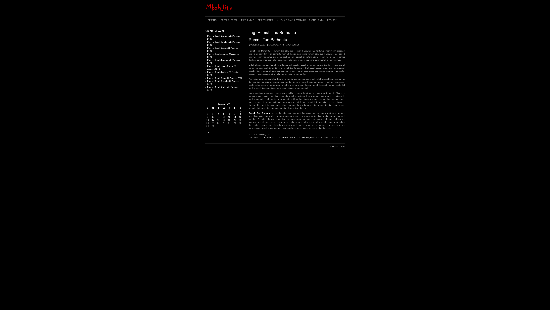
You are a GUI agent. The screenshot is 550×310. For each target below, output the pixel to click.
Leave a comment (292, 45)
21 (235, 120)
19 (224, 120)
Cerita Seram (287, 138)
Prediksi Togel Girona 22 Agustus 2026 (224, 78)
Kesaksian (332, 20)
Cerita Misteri (266, 20)
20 (229, 120)
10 (213, 117)
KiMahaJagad (274, 45)
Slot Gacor (209, 97)
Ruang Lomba (316, 20)
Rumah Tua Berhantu (268, 39)
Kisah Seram (316, 138)
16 (207, 120)
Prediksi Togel (229, 20)
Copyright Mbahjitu (337, 146)
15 (240, 117)
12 (224, 117)
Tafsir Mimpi (247, 20)
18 (218, 120)
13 (229, 117)
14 (235, 117)
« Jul (207, 132)
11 (218, 117)
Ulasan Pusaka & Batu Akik (291, 20)
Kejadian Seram (301, 138)
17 (213, 120)
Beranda (212, 20)
